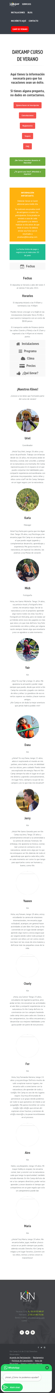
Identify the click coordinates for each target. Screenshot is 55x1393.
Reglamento (38, 1357)
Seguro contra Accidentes (31, 1363)
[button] (47, 1367)
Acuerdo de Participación (20, 1357)
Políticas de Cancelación (22, 1360)
